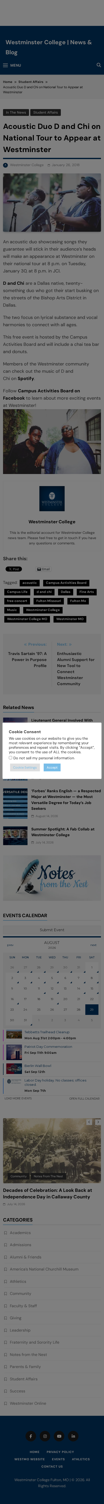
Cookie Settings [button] (25, 767)
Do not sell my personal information (43, 758)
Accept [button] (52, 767)
